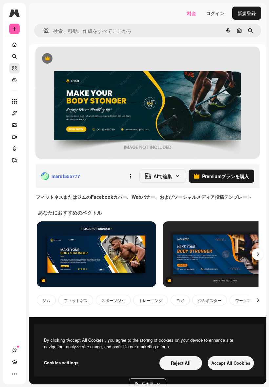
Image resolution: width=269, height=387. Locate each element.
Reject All (181, 363)
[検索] (14, 56)
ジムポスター (209, 300)
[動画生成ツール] (14, 137)
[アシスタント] (14, 160)
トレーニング (150, 300)
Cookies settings (61, 362)
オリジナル (80, 58)
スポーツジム (113, 300)
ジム (46, 300)
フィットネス (76, 300)
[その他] (14, 374)
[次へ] (258, 254)
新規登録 (247, 13)
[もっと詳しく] (14, 80)
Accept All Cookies (230, 363)
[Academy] (14, 362)
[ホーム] (14, 44)
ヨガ (180, 300)
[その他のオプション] (130, 176)
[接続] (14, 350)
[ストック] (14, 68)
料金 (191, 13)
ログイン (215, 13)
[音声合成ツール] (14, 148)
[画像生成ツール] (14, 125)
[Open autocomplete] (43, 30)
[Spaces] (14, 113)
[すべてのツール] (14, 101)
